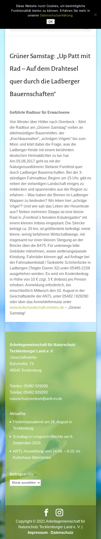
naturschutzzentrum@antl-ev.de (36, 399)
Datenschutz (62, 533)
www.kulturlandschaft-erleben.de (37, 307)
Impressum (38, 533)
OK (50, 21)
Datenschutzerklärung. (57, 15)
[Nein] (95, 14)
